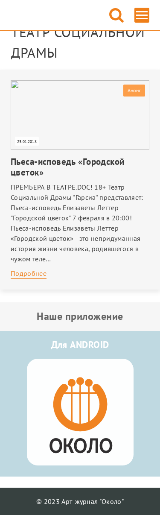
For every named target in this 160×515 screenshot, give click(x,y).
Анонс (134, 90)
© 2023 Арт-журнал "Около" (80, 501)
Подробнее (29, 273)
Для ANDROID (80, 345)
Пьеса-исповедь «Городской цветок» (68, 167)
